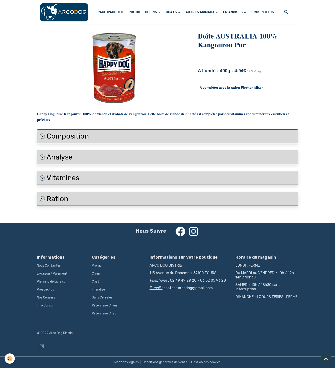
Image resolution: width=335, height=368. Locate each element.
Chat (95, 281)
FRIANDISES (233, 12)
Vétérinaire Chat (104, 313)
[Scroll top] (326, 359)
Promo (97, 266)
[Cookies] (10, 358)
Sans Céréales (102, 297)
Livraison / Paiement (52, 273)
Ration (57, 199)
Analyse (59, 157)
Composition (67, 136)
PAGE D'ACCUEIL (111, 12)
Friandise (98, 289)
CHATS (172, 12)
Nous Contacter (48, 266)
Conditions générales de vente (165, 362)
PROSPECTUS (262, 12)
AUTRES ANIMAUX (200, 12)
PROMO (134, 12)
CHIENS (151, 12)
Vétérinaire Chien (104, 305)
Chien (96, 273)
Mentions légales (126, 362)
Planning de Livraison (52, 281)
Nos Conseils (46, 297)
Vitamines (62, 178)
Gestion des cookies (206, 362)
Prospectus (45, 289)
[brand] (65, 12)
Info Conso (45, 305)
